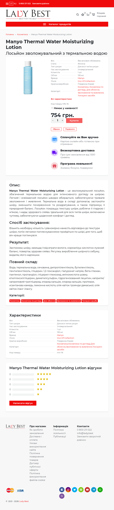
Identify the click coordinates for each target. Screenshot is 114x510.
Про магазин (38, 426)
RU (15, 4)
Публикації (59, 436)
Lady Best (24, 501)
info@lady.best (85, 433)
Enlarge (28, 78)
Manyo (81, 78)
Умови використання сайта (38, 446)
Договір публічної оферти (35, 466)
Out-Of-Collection (86, 81)
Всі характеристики (61, 99)
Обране (56, 129)
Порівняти (70, 129)
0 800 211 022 (25, 3)
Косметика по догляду (32, 301)
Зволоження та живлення (91, 92)
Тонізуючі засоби (86, 95)
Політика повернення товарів (37, 456)
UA (11, 4)
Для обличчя (93, 89)
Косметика (22, 34)
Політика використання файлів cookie (38, 476)
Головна (10, 34)
